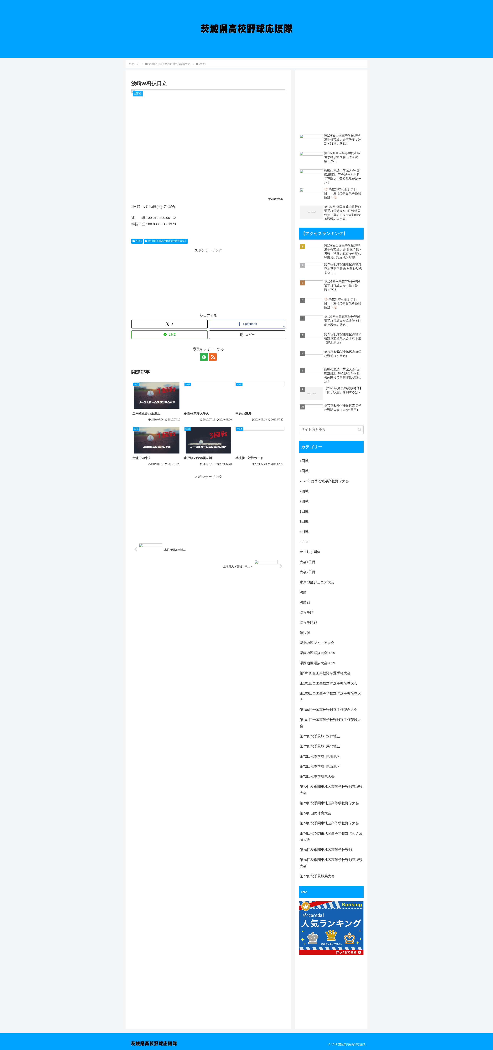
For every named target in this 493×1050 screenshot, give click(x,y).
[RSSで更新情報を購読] (213, 357)
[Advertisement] (208, 281)
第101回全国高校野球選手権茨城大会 (167, 241)
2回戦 (139, 241)
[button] (247, 334)
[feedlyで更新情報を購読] (204, 357)
